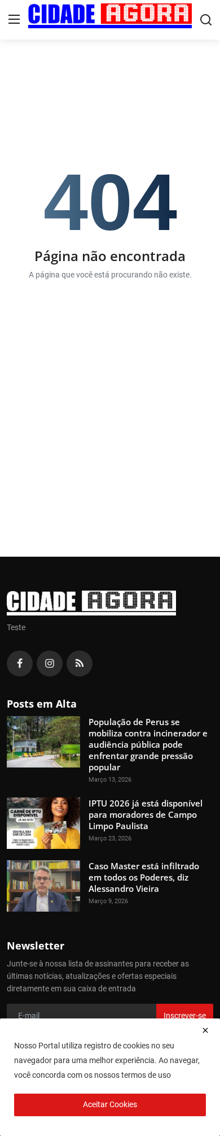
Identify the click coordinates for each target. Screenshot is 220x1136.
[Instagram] (50, 664)
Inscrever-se (185, 1015)
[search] (206, 19)
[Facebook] (20, 664)
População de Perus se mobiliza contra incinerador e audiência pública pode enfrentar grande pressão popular (148, 744)
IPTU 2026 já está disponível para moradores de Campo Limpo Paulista (146, 814)
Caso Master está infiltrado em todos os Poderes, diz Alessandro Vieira (144, 877)
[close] (205, 1030)
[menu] (14, 19)
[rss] (80, 664)
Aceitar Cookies (110, 1104)
